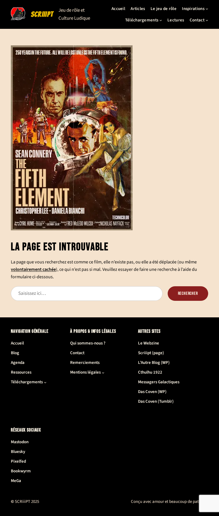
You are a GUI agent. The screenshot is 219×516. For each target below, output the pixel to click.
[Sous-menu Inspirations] (207, 8)
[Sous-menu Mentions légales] (103, 372)
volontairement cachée (33, 269)
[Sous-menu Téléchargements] (160, 20)
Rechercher (188, 293)
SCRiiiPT (42, 14)
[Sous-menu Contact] (207, 20)
